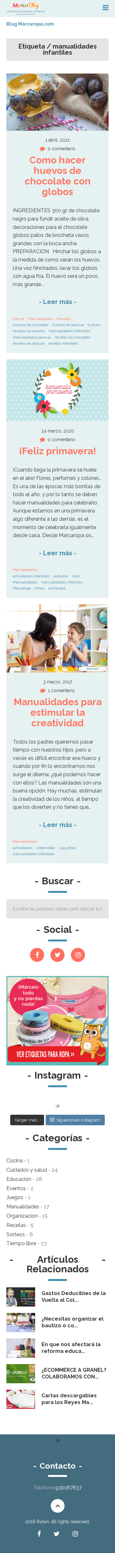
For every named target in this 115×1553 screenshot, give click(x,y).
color (76, 576)
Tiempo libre (21, 1243)
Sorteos (15, 1234)
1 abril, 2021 (57, 140)
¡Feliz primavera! (57, 451)
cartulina (60, 576)
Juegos (14, 1197)
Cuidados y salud (26, 1170)
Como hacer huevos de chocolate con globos (59, 175)
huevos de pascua (68, 325)
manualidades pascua (32, 337)
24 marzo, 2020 (57, 430)
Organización (22, 1216)
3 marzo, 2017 (57, 681)
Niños (39, 588)
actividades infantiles (31, 576)
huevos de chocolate (30, 325)
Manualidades (40, 318)
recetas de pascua (28, 343)
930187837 (68, 1488)
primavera (56, 588)
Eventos (16, 1188)
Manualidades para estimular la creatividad (59, 712)
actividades (22, 848)
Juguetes (67, 848)
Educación (18, 1179)
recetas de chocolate (72, 337)
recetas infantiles (63, 343)
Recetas (64, 318)
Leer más (57, 302)
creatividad (45, 848)
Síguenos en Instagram (78, 1120)
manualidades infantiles (69, 331)
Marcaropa (22, 588)
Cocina (18, 318)
